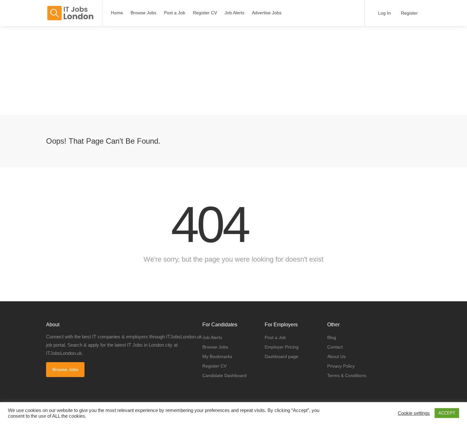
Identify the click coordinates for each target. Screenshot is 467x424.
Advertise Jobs (266, 12)
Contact (335, 346)
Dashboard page (281, 356)
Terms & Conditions (346, 375)
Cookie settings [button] (414, 413)
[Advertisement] (190, 70)
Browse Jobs (143, 12)
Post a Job (174, 12)
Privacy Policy (341, 366)
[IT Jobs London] (70, 13)
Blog (331, 337)
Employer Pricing (282, 346)
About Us (336, 356)
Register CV (205, 12)
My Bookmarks (217, 356)
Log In (384, 13)
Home (117, 12)
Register (409, 13)
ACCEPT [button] (446, 413)
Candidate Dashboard (224, 375)
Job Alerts (234, 12)
